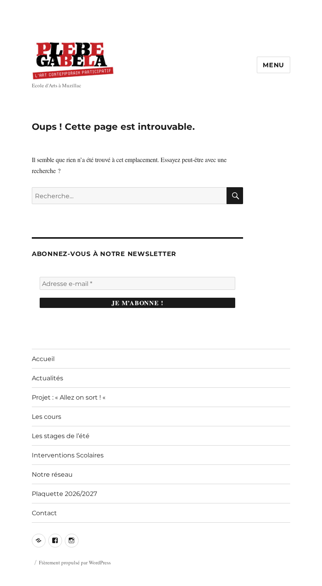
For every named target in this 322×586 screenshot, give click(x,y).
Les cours (46, 416)
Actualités (47, 378)
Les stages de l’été (61, 436)
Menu (273, 65)
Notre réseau (52, 474)
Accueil (43, 359)
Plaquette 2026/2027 (64, 494)
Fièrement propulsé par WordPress (75, 562)
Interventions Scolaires (68, 455)
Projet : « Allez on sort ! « (69, 397)
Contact (44, 513)
